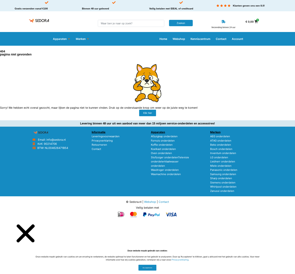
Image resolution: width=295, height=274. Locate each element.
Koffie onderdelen (162, 144)
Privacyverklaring (102, 140)
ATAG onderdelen (220, 140)
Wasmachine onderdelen (166, 174)
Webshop (150, 201)
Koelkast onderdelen (163, 149)
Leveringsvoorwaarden (106, 136)
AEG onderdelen (220, 136)
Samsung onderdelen (223, 174)
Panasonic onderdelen (223, 169)
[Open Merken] (88, 39)
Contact (96, 149)
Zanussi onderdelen (222, 191)
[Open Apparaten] (69, 39)
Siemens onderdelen (222, 182)
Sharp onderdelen (221, 178)
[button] (25, 233)
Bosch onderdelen (221, 149)
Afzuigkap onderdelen (164, 136)
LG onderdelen (219, 157)
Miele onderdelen (220, 165)
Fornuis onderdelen (163, 140)
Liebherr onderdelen (222, 161)
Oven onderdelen (161, 153)
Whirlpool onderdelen (223, 186)
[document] (147, 247)
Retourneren (99, 144)
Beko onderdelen (220, 144)
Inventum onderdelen (223, 153)
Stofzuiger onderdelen (164, 157)
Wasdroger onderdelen (165, 169)
